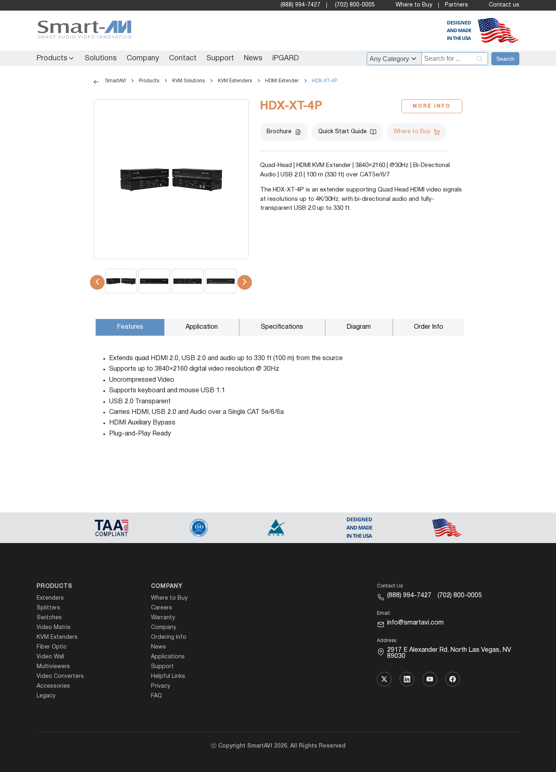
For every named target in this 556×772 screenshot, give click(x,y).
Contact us (504, 5)
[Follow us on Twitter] (384, 679)
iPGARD (285, 58)
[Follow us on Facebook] (452, 679)
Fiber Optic (52, 647)
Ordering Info (168, 637)
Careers (161, 608)
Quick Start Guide (342, 131)
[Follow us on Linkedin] (407, 679)
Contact (183, 58)
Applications (168, 657)
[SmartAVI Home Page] (82, 31)
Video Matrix (53, 627)
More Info (432, 106)
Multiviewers (53, 666)
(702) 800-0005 (355, 5)
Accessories (53, 686)
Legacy (46, 696)
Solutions (101, 58)
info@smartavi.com (415, 623)
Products (52, 58)
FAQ (156, 696)
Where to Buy (414, 5)
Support (220, 58)
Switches (49, 617)
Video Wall (50, 657)
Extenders (50, 598)
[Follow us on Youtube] (429, 679)
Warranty (163, 617)
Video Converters (60, 676)
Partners (456, 5)
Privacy (160, 686)
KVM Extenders (57, 637)
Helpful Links (168, 676)
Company (143, 58)
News (253, 58)
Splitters (48, 608)
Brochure (279, 131)
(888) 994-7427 (300, 5)
